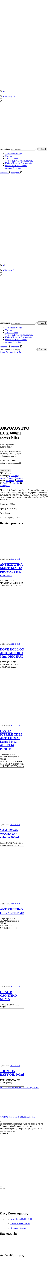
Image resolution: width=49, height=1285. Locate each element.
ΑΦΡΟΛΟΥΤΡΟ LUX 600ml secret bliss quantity (11, 461)
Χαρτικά (8, 156)
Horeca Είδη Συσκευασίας (16, 165)
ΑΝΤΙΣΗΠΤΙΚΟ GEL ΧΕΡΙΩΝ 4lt (12, 911)
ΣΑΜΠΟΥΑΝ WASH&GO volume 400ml (9, 833)
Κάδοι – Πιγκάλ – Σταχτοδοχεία (18, 163)
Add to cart (5, 471)
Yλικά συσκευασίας (13, 154)
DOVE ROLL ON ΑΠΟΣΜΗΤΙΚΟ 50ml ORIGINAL (12, 653)
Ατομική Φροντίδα (13, 168)
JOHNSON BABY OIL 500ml (12, 1072)
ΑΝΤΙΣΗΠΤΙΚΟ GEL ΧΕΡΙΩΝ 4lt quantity (9, 926)
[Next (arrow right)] (4, 1188)
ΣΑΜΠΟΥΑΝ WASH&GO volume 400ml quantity (11, 844)
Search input (5, 149)
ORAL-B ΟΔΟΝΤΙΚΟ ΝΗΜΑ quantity (9, 1006)
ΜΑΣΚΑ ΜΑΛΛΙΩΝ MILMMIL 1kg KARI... (19, 1088)
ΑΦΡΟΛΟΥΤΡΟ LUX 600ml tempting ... (17, 1117)
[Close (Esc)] (1, 1186)
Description (5, 485)
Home (2, 352)
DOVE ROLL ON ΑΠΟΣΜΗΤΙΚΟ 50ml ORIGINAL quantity (9, 664)
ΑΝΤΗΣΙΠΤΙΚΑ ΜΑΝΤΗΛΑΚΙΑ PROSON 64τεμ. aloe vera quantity (12, 583)
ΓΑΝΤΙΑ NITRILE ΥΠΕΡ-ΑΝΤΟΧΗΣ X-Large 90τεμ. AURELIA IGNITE (12, 739)
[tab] (24, 485)
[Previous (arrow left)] (1, 1188)
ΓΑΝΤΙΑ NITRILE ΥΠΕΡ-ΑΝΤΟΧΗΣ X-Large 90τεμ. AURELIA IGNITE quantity (12, 763)
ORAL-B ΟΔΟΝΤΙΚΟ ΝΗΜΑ (8, 995)
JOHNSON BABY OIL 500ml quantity (10, 1081)
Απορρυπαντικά (11, 158)
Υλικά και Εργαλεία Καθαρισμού (19, 161)
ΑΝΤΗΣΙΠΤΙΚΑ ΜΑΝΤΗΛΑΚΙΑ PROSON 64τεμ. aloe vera (11, 570)
